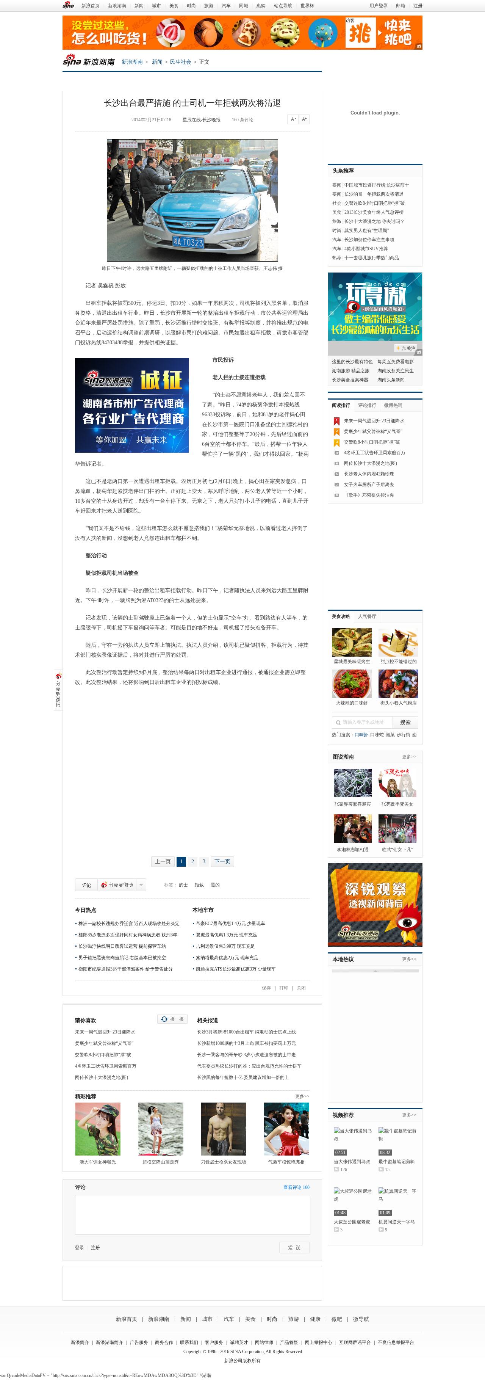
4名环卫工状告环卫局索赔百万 (105, 1066)
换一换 (177, 1019)
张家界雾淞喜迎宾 (353, 804)
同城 (243, 5)
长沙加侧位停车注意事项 (369, 239)
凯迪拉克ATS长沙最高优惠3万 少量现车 (236, 969)
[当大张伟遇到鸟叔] (353, 1141)
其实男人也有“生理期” (366, 230)
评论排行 (367, 405)
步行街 (403, 734)
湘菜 (390, 734)
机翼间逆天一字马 (397, 1222)
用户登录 (378, 5)
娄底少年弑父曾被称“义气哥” (104, 1043)
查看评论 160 (296, 1187)
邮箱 (400, 5)
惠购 (261, 5)
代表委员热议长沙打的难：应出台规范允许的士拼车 (249, 1066)
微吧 (337, 1319)
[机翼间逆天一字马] (397, 1201)
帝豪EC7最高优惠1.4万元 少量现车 (230, 923)
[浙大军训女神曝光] (97, 1129)
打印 (283, 988)
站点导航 (283, 5)
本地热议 (343, 959)
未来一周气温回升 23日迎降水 (105, 1032)
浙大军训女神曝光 (98, 1162)
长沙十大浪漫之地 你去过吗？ (374, 221)
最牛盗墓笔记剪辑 (397, 1161)
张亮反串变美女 (397, 804)
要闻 (336, 185)
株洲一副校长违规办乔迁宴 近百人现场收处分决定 (129, 923)
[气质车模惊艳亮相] (286, 1129)
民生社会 (180, 62)
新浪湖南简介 (109, 1342)
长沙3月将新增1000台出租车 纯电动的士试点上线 (246, 1032)
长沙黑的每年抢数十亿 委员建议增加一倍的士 (243, 1077)
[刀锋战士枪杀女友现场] (223, 1129)
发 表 (294, 1247)
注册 (417, 5)
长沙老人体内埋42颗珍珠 (369, 474)
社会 (336, 203)
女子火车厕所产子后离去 (369, 484)
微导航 (361, 1319)
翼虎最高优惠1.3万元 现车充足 (226, 935)
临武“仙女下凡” (397, 849)
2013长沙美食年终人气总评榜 (374, 212)
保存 (266, 988)
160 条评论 (242, 119)
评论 (86, 884)
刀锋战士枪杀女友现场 (223, 1162)
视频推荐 (343, 1115)
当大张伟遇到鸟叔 (352, 1161)
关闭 (301, 988)
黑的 (215, 885)
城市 (156, 5)
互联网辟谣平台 (355, 1342)
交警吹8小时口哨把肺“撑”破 (103, 1054)
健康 (315, 1319)
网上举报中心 (318, 1342)
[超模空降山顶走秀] (160, 1129)
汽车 (226, 5)
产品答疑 (289, 1342)
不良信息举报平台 (396, 1342)
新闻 (139, 5)
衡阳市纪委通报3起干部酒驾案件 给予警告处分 (125, 969)
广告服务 (139, 1342)
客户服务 (214, 1342)
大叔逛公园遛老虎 (352, 1222)
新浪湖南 (117, 5)
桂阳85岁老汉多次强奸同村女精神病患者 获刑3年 (127, 935)
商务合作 (164, 1342)
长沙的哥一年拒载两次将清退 (374, 194)
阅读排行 (341, 405)
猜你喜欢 (85, 1020)
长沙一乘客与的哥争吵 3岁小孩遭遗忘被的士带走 (246, 1054)
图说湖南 (343, 757)
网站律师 (264, 1342)
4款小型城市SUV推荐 (366, 248)
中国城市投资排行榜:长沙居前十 (376, 185)
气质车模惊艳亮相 (286, 1162)
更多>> (302, 1096)
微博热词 (393, 405)
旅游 (208, 5)
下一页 (222, 861)
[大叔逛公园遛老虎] (353, 1201)
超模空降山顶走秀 (160, 1162)
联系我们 (189, 1342)
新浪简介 (80, 1342)
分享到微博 (116, 884)
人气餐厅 (367, 616)
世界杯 (307, 5)
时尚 (191, 5)
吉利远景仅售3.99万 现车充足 (225, 946)
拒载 (199, 885)
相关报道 (207, 1020)
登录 (79, 1247)
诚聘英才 (239, 1342)
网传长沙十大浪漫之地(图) (101, 1077)
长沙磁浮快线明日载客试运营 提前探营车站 (122, 946)
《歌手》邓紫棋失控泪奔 (369, 495)
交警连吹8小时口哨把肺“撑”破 (374, 203)
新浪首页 (90, 5)
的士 (183, 885)
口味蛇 (377, 734)
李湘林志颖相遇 (353, 849)
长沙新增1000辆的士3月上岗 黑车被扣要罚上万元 (246, 1043)
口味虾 (361, 734)
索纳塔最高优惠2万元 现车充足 (227, 957)
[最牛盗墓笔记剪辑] (397, 1141)
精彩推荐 (85, 1096)
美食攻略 (341, 616)
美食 (173, 5)
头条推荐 (343, 171)
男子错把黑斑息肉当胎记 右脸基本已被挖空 (122, 957)
